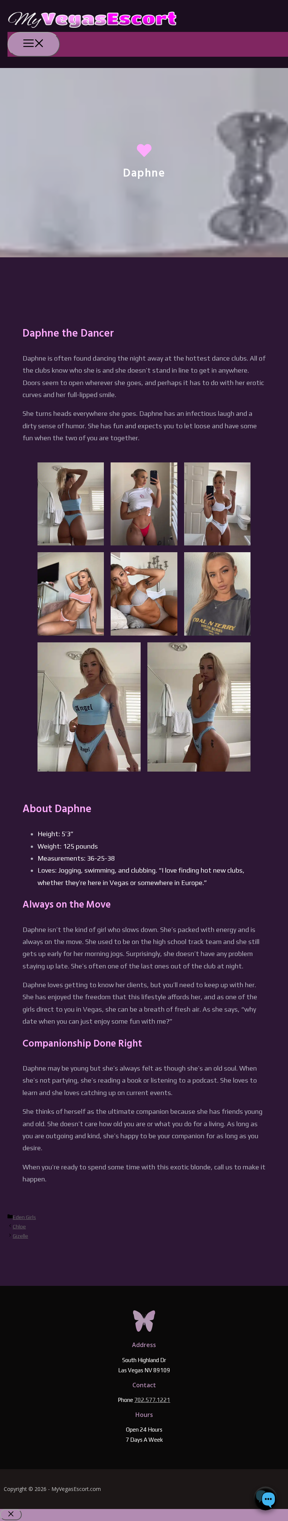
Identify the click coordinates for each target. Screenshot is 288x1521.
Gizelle (20, 1236)
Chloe (19, 1226)
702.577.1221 (152, 1400)
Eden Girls (24, 1217)
